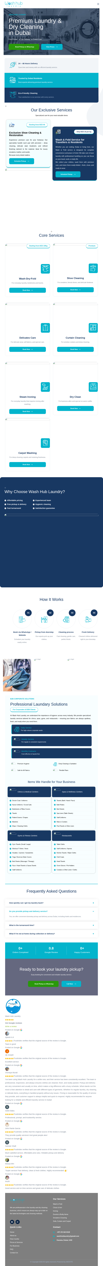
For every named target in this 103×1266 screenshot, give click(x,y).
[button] (38, 246)
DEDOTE (69, 1262)
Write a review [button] (11, 1026)
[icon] (12, 1222)
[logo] (14, 4)
